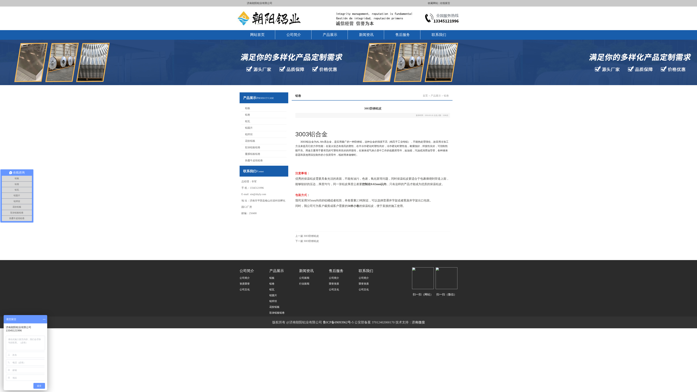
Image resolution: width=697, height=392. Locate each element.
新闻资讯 (366, 35)
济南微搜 (418, 322)
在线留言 (445, 3)
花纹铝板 (250, 141)
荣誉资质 (334, 283)
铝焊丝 (249, 134)
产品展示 (330, 35)
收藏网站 (433, 3)
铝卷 (247, 114)
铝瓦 (247, 121)
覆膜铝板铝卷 (252, 154)
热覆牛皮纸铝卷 (254, 160)
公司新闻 (304, 278)
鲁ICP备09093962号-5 (338, 322)
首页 (425, 95)
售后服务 (402, 35)
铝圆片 (249, 127)
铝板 (247, 108)
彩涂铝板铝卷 (252, 147)
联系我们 (439, 35)
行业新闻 (304, 283)
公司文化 (245, 289)
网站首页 (257, 35)
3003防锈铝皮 (311, 236)
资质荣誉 (245, 283)
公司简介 (293, 35)
